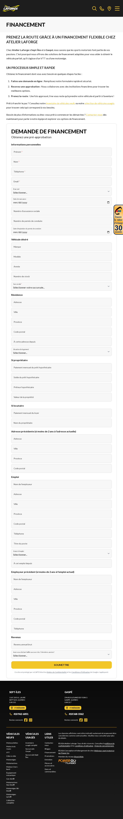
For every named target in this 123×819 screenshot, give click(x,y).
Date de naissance (19, 199)
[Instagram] (30, 720)
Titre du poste (20, 543)
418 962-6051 (21, 714)
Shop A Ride (78, 757)
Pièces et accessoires (49, 764)
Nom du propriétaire (23, 423)
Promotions (49, 756)
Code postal (19, 332)
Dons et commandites (50, 770)
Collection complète (10, 801)
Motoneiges (11, 759)
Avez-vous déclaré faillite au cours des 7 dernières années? (33, 652)
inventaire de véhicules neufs (60, 103)
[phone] (102, 8)
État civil (16, 189)
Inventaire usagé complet (31, 744)
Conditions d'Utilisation (81, 672)
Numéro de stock (22, 276)
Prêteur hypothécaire (24, 387)
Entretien (48, 759)
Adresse (18, 302)
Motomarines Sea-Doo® (11, 783)
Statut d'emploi (18, 551)
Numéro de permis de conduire (28, 221)
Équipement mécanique (11, 774)
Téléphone (19, 171)
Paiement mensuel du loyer (26, 413)
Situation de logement (21, 349)
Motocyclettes (12, 743)
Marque (17, 246)
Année (17, 266)
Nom (17, 161)
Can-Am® (10, 779)
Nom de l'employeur (23, 484)
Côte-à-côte (11, 756)
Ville (16, 312)
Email (17, 181)
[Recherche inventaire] (94, 8)
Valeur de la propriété (24, 397)
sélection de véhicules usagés (99, 103)
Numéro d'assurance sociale (27, 211)
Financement (50, 752)
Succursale (17, 284)
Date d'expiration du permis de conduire (27, 229)
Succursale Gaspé (30, 750)
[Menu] (117, 8)
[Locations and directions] (109, 8)
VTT (8, 752)
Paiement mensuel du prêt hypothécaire (32, 367)
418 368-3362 (76, 714)
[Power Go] (87, 761)
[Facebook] (26, 720)
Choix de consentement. (104, 746)
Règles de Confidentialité (57, 672)
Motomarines (11, 763)
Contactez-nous (94, 114)
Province (18, 322)
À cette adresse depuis (25, 341)
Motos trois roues (11, 747)
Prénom (18, 152)
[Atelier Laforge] (11, 8)
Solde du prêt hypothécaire (26, 377)
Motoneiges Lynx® (11, 795)
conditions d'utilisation (84, 746)
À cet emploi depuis (23, 563)
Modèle (17, 256)
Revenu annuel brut (23, 644)
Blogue (47, 749)
